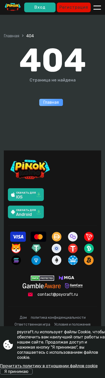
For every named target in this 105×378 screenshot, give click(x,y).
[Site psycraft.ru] (13, 7)
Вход (40, 7)
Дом (23, 317)
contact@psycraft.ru (57, 294)
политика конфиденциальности (58, 317)
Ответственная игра (32, 324)
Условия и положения (72, 324)
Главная (11, 35)
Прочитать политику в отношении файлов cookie (49, 365)
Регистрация (73, 7)
